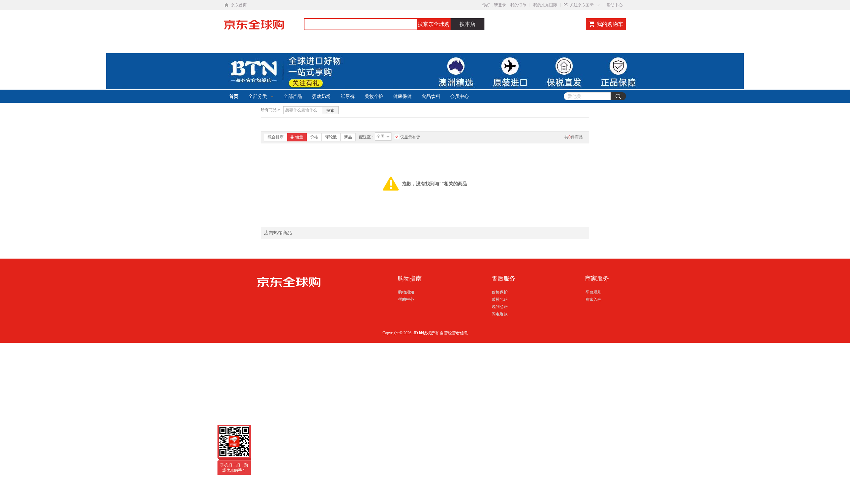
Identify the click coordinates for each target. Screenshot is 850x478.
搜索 (330, 110)
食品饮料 (431, 96)
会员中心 (459, 96)
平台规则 (593, 292)
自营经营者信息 (454, 333)
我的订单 (518, 5)
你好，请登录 (494, 5)
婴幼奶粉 (321, 96)
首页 (233, 96)
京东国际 (264, 28)
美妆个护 (374, 96)
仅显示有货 (410, 137)
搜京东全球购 (434, 24)
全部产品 (293, 96)
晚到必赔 (500, 306)
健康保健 (402, 96)
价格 (314, 137)
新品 (348, 137)
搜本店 (467, 24)
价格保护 (500, 292)
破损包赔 (500, 299)
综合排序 (276, 137)
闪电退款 (500, 314)
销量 (299, 137)
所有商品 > (270, 110)
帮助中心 (615, 5)
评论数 (331, 137)
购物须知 (406, 292)
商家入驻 (593, 299)
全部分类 (257, 96)
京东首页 (239, 5)
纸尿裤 (348, 96)
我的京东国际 (545, 5)
